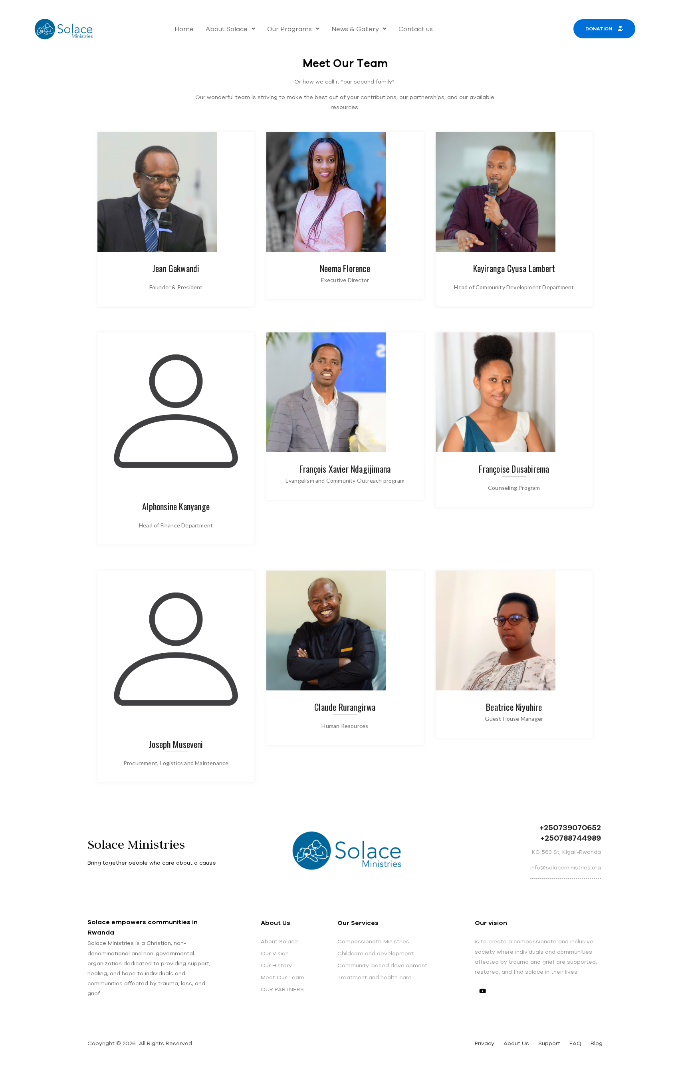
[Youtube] (483, 991)
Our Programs (289, 28)
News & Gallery (355, 28)
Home (184, 28)
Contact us (416, 28)
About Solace (227, 28)
